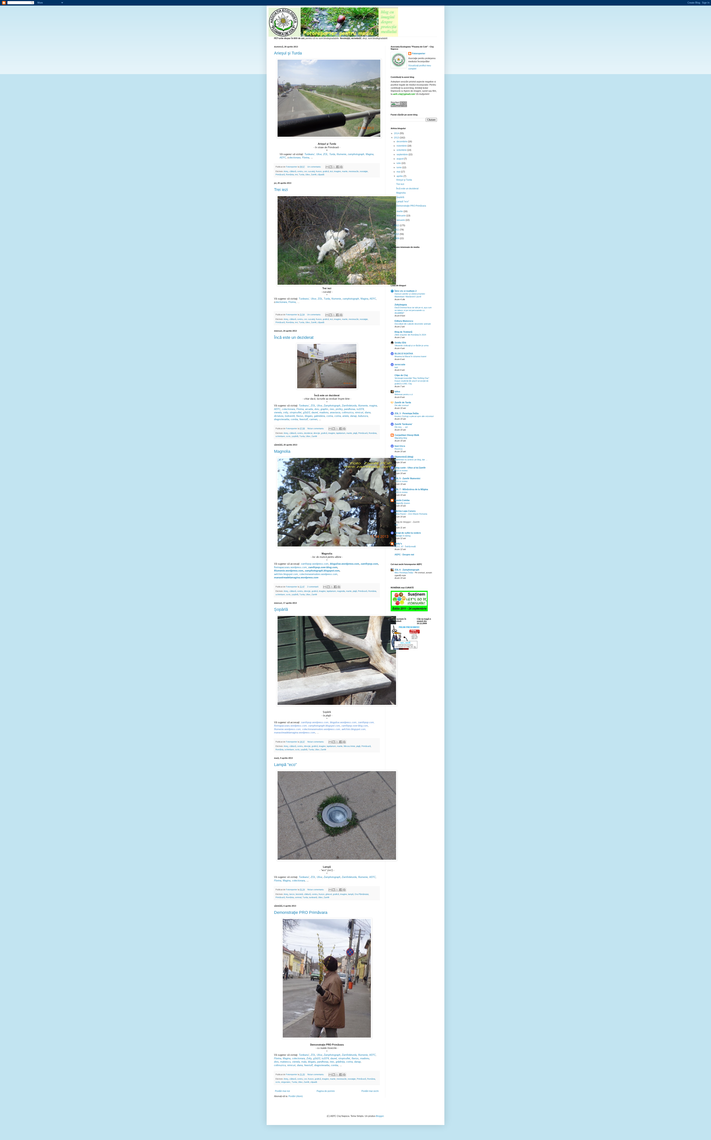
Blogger (380, 1116)
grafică (326, 171)
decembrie (402, 141)
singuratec (286, 1082)
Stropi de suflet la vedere (408, 533)
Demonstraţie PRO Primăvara (300, 912)
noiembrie (402, 145)
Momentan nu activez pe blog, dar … (411, 459)
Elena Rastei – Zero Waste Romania (411, 514)
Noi (396, 525)
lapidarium (340, 433)
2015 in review (401, 470)
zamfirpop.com (369, 563)
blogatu (309, 416)
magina (373, 405)
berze (292, 894)
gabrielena (319, 416)
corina (329, 416)
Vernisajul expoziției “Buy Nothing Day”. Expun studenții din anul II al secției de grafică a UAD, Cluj (412, 381)
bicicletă (299, 894)
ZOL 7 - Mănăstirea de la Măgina (411, 489)
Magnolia (282, 451)
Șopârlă (281, 609)
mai (399, 171)
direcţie (316, 433)
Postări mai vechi (370, 1091)
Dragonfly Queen (402, 503)
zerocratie (400, 364)
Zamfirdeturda (349, 405)
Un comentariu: (314, 167)
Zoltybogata (401, 304)
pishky (339, 409)
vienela (278, 412)
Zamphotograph (332, 405)
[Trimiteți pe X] (334, 167)
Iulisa (397, 391)
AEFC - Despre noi (404, 554)
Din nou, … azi (401, 427)
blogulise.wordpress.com (344, 563)
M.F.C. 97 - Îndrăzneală (405, 546)
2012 (397, 225)
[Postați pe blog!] (331, 167)
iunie (399, 167)
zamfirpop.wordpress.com (314, 563)
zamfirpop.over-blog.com (322, 567)
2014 (397, 133)
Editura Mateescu (404, 321)
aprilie (400, 176)
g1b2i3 (306, 412)
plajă (355, 433)
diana (367, 412)
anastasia (335, 412)
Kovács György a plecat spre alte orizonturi (414, 416)
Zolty (309, 1058)
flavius (299, 416)
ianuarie (401, 220)
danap (353, 416)
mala (303, 1061)
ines (332, 1061)
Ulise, (319, 154)
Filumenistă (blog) (404, 457)
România (290, 174)
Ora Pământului (361, 894)
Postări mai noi (282, 1091)
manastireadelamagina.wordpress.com (296, 577)
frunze (319, 171)
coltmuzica (347, 412)
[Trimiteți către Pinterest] (341, 167)
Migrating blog (401, 438)
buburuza (363, 416)
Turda (332, 154)
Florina (305, 157)
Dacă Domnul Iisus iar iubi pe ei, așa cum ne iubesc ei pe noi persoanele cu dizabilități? (413, 310)
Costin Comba (402, 500)
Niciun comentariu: (316, 428)
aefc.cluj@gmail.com (404, 94)
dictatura (278, 416)
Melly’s (398, 543)
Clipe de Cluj (401, 375)
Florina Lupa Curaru (405, 511)
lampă (350, 894)
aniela (345, 416)
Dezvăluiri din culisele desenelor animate (413, 324)
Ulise (307, 174)
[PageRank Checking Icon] (399, 106)
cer (305, 171)
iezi (331, 171)
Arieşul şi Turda (288, 53)
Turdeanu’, (310, 154)
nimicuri (359, 412)
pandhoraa (349, 409)
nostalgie (364, 171)
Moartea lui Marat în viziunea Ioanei (410, 356)
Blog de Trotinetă (403, 332)
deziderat (308, 433)
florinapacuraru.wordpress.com (290, 567)
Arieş (286, 171)
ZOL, (325, 154)
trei (296, 174)
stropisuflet (295, 412)
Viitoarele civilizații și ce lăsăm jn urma (411, 345)
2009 (397, 238)
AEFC (283, 157)
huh (396, 367)
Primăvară (280, 174)
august (400, 158)
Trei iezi (281, 189)
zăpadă (321, 174)
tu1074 (360, 409)
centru (300, 171)
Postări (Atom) (295, 1096)
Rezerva (398, 449)
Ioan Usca (400, 446)
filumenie (341, 154)
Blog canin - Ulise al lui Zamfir (410, 467)
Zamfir (313, 174)
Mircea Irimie (349, 746)
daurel (314, 412)
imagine (337, 171)
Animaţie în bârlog (402, 536)
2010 (397, 234)
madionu (323, 412)
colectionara (288, 409)
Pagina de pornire (326, 1091)
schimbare (280, 436)
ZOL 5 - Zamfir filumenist (407, 478)
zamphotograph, (356, 154)
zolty (285, 412)
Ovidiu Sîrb (400, 342)
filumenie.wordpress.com (288, 570)
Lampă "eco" (285, 764)
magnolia (341, 591)
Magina (369, 154)
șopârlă (295, 436)
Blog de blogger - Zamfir (407, 522)
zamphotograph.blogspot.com (322, 570)
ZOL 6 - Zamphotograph (407, 570)
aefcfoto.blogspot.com (286, 574)
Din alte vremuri (402, 405)
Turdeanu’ (304, 405)
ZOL (313, 405)
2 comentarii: (313, 587)
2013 (397, 137)
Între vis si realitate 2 (406, 291)
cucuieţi (311, 171)
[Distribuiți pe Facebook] (338, 167)
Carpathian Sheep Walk (407, 435)
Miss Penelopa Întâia (404, 572)
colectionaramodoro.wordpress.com (318, 574)
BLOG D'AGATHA (404, 353)
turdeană (313, 897)
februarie (401, 215)
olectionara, (295, 157)
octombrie (402, 150)
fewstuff (303, 419)
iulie (399, 163)
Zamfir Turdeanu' (403, 424)
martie (345, 171)
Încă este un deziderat (293, 337)
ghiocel (329, 894)
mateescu (285, 1061)
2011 (397, 229)
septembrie (402, 154)
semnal (298, 897)
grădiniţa (340, 1061)
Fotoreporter (418, 53)
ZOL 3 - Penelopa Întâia (407, 413)
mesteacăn (354, 171)
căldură (292, 171)
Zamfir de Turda (403, 402)
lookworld (290, 416)
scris (288, 436)
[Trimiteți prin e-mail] (327, 167)
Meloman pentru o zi (404, 394)
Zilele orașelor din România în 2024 (410, 335)
